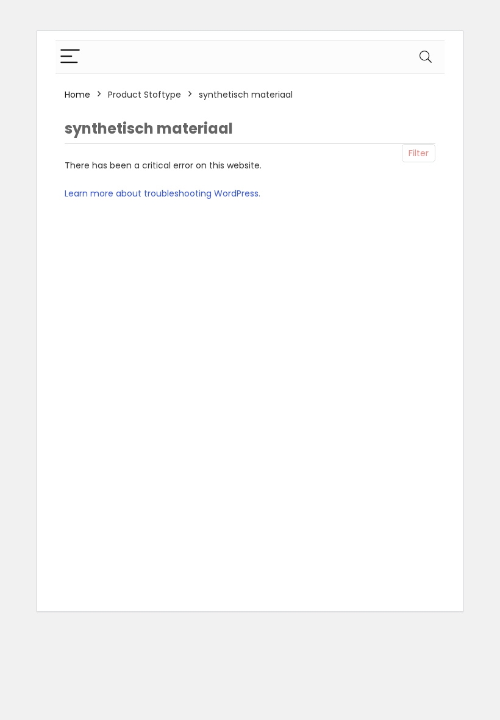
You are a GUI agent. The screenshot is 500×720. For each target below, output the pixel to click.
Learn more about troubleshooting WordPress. (162, 193)
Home (77, 94)
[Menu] (70, 57)
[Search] (425, 57)
